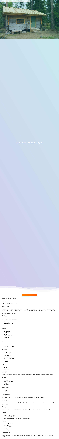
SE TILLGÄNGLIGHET (29, 295)
